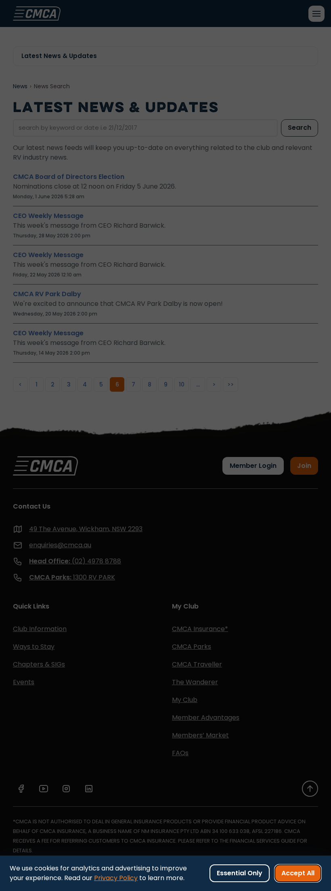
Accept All (297, 873)
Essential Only (239, 873)
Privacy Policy (116, 878)
